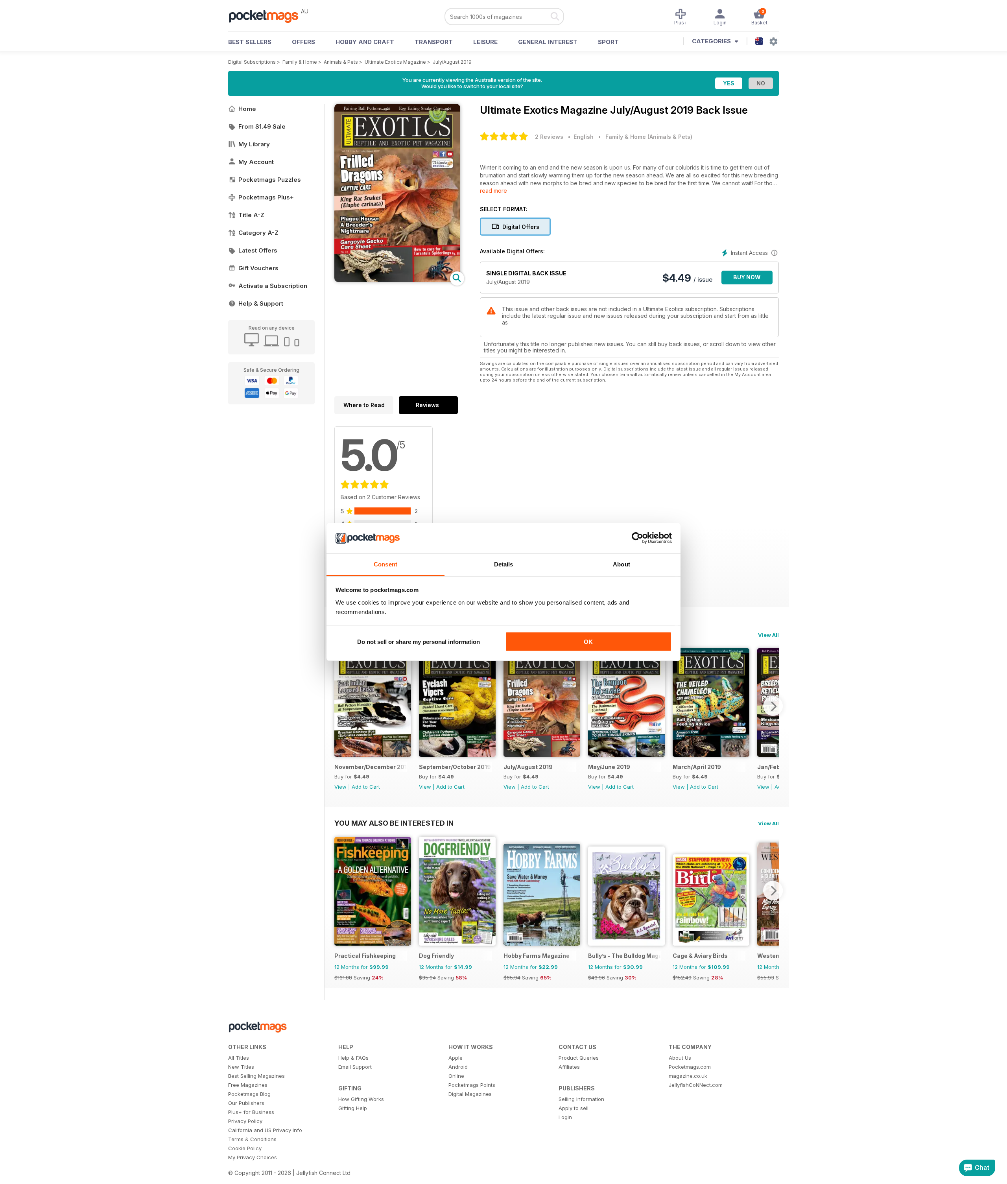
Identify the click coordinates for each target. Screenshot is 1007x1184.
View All (768, 635)
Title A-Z (251, 215)
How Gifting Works (361, 1099)
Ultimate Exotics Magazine (395, 62)
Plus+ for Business (251, 1112)
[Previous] (340, 706)
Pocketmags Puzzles (269, 179)
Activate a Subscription (272, 286)
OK (588, 641)
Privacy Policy (245, 1121)
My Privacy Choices (252, 1157)
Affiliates (569, 1067)
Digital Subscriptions (252, 62)
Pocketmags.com (690, 1067)
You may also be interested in (394, 823)
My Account (256, 162)
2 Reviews (549, 136)
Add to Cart (366, 787)
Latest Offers (257, 250)
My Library (254, 144)
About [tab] (621, 564)
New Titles (241, 1067)
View (340, 787)
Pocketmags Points (471, 1085)
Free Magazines (247, 1085)
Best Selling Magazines (256, 1076)
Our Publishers (246, 1103)
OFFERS (303, 42)
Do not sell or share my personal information (418, 641)
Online (456, 1076)
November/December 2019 (370, 767)
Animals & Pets (341, 62)
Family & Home (299, 62)
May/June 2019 (609, 767)
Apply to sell (573, 1108)
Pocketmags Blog (249, 1094)
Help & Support (260, 303)
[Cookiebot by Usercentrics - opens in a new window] (637, 538)
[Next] (773, 706)
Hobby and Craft (365, 42)
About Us (680, 1058)
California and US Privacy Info (265, 1130)
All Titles (238, 1058)
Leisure (485, 42)
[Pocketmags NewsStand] (267, 16)
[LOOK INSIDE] (397, 280)
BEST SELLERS (249, 42)
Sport (608, 42)
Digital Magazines (470, 1094)
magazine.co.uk (688, 1076)
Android (458, 1067)
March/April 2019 (697, 767)
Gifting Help (352, 1108)
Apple (455, 1058)
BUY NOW (747, 277)
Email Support (355, 1067)
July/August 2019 (452, 62)
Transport (434, 42)
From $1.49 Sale (262, 126)
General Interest (547, 42)
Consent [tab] (385, 564)
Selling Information (581, 1099)
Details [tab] (503, 564)
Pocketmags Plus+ (266, 197)
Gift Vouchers (258, 268)
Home (247, 108)
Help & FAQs (353, 1058)
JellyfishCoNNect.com (696, 1085)
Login (565, 1117)
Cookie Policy (245, 1148)
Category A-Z (258, 232)
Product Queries (579, 1058)
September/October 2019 (455, 767)
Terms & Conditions (252, 1139)
